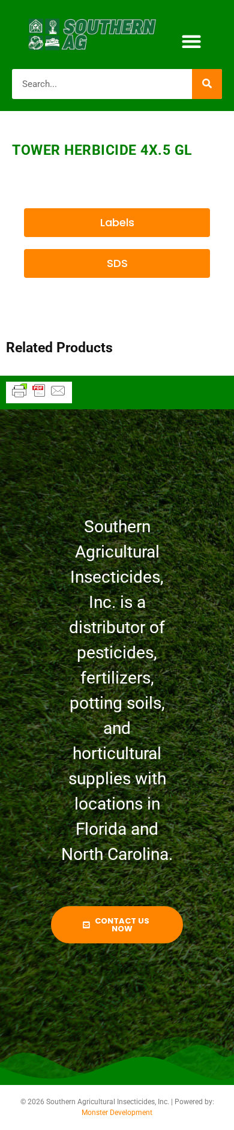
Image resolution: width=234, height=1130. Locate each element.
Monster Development (117, 1112)
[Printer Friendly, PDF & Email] (39, 396)
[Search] (207, 84)
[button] (191, 41)
